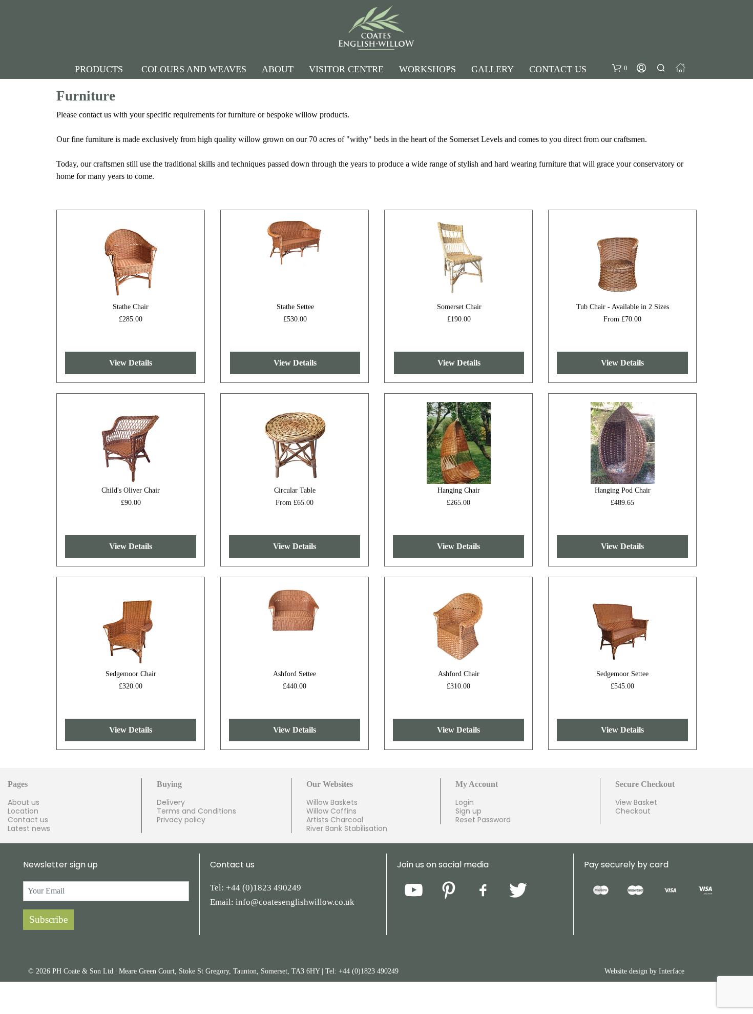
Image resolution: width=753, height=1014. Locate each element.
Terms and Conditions (196, 811)
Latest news (29, 828)
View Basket (636, 802)
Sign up (468, 811)
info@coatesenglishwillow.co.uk (295, 902)
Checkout (633, 811)
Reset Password (483, 820)
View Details (130, 362)
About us (23, 802)
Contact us (28, 820)
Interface (671, 971)
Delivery (171, 802)
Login (464, 802)
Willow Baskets (332, 802)
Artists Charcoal (334, 820)
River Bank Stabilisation (346, 828)
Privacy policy (181, 820)
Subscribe (48, 919)
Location (23, 811)
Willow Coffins (331, 811)
